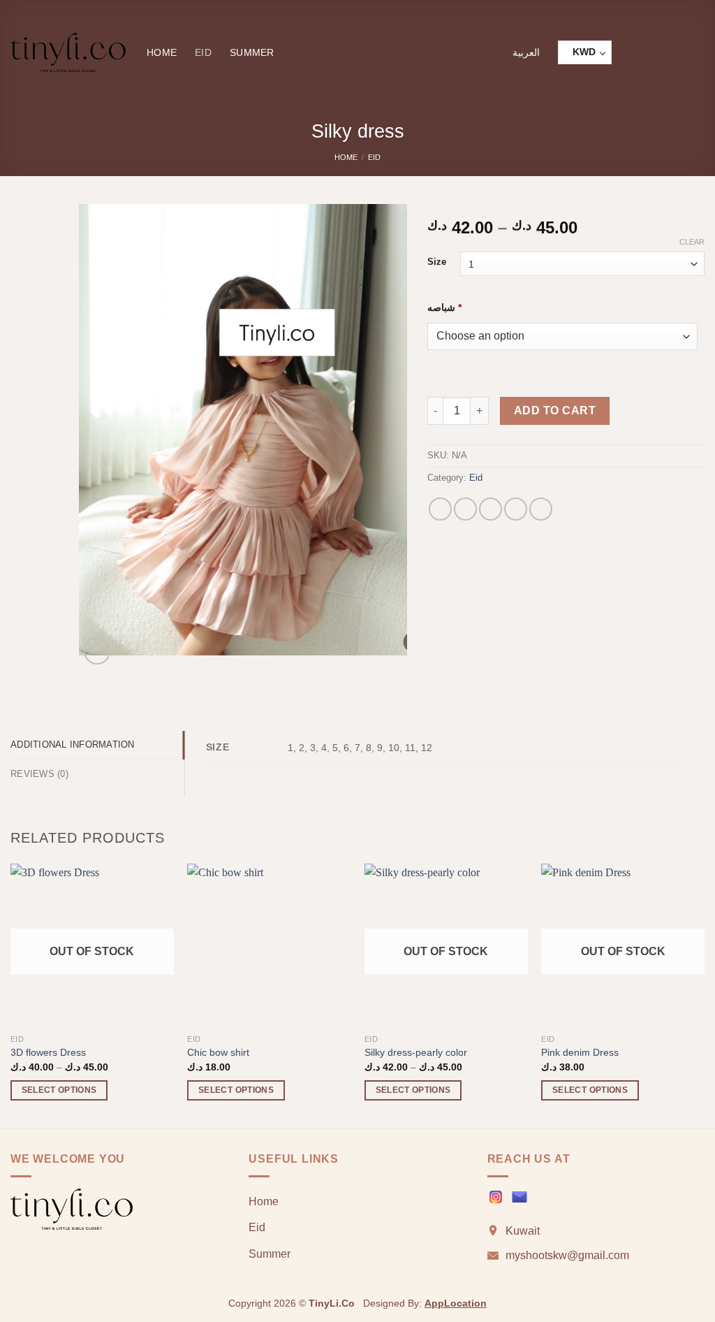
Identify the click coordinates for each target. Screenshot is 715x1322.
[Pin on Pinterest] (515, 509)
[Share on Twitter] (465, 509)
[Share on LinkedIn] (540, 509)
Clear (692, 242)
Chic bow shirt (218, 1052)
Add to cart (555, 410)
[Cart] (698, 52)
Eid (203, 52)
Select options (59, 1090)
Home (162, 52)
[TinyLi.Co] (68, 52)
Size (436, 262)
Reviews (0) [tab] (39, 774)
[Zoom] (97, 650)
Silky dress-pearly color (415, 1052)
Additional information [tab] (72, 744)
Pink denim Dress (580, 1052)
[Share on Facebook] (440, 509)
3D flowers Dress (48, 1052)
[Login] (665, 52)
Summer (252, 52)
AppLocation (456, 1303)
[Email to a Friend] (490, 509)
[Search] (634, 52)
